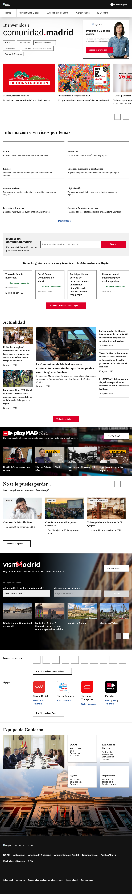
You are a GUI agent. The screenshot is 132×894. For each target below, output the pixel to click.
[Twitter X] (22, 870)
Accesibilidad (72, 880)
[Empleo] (33, 168)
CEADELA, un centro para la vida (17, 469)
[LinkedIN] (37, 870)
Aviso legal (8, 880)
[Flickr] (60, 870)
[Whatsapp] (45, 870)
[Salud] (33, 150)
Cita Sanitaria (24, 43)
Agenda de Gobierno (13, 54)
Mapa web (20, 880)
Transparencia (90, 855)
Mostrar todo (64, 221)
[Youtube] (30, 870)
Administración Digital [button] (29, 13)
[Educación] (98, 150)
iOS (42, 701)
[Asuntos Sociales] (33, 188)
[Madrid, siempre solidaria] (29, 83)
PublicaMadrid (109, 855)
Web (35, 701)
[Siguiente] (126, 117)
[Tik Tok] (53, 870)
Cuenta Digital (120, 5)
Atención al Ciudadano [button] (57, 13)
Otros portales (87, 880)
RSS (30, 861)
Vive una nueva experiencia (67, 588)
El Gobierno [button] (102, 13)
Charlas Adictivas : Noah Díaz (47, 469)
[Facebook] (6, 870)
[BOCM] (92, 744)
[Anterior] (117, 117)
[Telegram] (68, 870)
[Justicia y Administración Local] (98, 206)
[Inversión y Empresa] (33, 206)
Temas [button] (8, 13)
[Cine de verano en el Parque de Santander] (64, 516)
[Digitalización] (98, 188)
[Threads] (76, 870)
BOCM (7, 43)
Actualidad (19, 855)
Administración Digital (66, 855)
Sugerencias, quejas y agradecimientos (45, 880)
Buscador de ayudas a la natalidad (38, 48)
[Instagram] (14, 870)
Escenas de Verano (43, 43)
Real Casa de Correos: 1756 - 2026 (82, 469)
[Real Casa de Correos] (125, 744)
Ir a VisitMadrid (114, 568)
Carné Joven (10, 48)
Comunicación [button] (83, 13)
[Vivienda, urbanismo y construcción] (98, 168)
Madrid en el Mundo (14, 861)
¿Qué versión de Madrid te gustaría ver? (23, 588)
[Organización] (125, 775)
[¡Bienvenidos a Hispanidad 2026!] (84, 83)
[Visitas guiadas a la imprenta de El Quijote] (106, 514)
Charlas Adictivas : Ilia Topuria (111, 469)
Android (38, 704)
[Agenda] (92, 775)
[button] (99, 50)
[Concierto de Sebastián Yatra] (22, 513)
